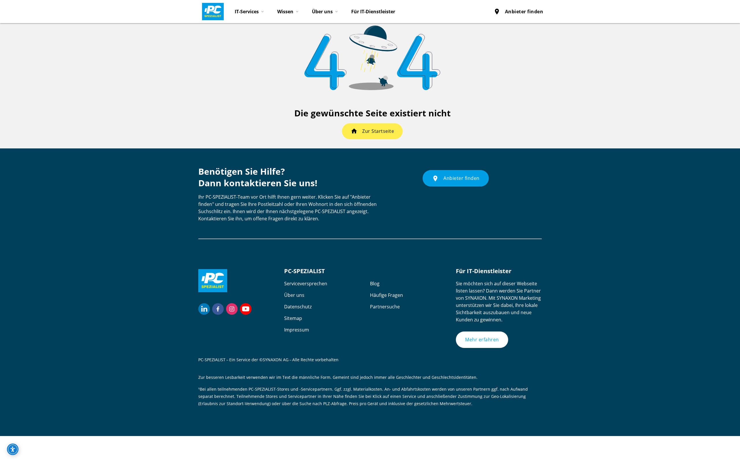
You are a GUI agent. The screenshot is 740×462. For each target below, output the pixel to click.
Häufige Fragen (386, 295)
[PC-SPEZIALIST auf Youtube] (245, 309)
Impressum (296, 330)
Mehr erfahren (482, 339)
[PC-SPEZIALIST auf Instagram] (232, 309)
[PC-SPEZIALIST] (210, 10)
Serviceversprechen (305, 283)
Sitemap (293, 318)
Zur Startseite (378, 131)
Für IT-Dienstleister (373, 11)
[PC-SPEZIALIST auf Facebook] (218, 309)
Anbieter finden (518, 11)
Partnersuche (385, 306)
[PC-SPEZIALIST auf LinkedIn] (204, 309)
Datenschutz (298, 306)
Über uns (294, 295)
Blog (375, 283)
